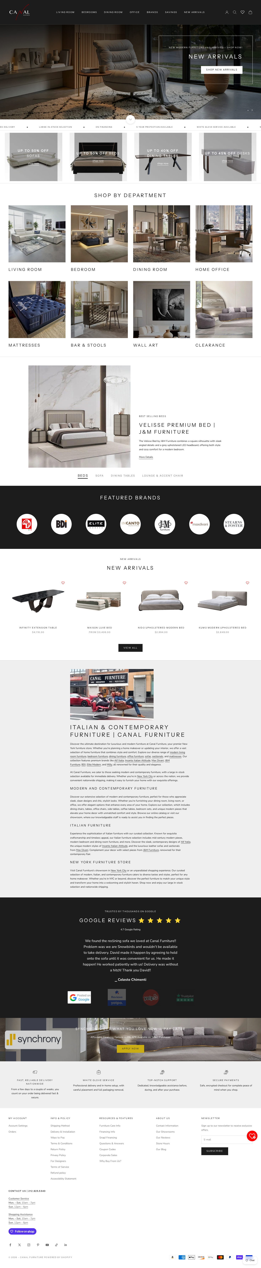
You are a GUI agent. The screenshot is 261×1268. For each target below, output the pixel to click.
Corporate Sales (108, 1155)
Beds (83, 475)
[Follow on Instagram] (29, 1245)
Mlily (109, 764)
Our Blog (161, 1149)
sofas (148, 756)
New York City (145, 776)
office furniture (135, 756)
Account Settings (18, 1125)
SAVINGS (171, 12)
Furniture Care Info (109, 1125)
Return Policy (58, 1149)
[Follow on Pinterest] (38, 1245)
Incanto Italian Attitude (137, 760)
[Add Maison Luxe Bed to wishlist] (124, 583)
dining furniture (117, 756)
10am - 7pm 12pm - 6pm (22, 1202)
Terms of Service (60, 1167)
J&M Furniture (151, 850)
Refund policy (58, 1173)
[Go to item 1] (79, 997)
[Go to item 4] (185, 997)
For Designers (58, 1161)
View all (131, 647)
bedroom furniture (98, 756)
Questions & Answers (111, 1143)
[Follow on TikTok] (56, 1245)
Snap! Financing (108, 1137)
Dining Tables (123, 475)
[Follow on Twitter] (19, 1245)
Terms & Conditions (61, 1143)
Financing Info (107, 1131)
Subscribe (214, 1151)
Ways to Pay (58, 1137)
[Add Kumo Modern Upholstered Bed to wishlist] (247, 583)
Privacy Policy (58, 1155)
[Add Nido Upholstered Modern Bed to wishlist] (186, 583)
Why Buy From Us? (110, 1161)
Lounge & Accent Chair (162, 475)
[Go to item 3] (151, 997)
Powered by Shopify (58, 1257)
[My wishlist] (242, 12)
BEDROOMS (89, 12)
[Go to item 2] (117, 997)
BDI (83, 764)
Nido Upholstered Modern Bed (161, 627)
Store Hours (163, 1143)
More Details (146, 457)
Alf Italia (119, 760)
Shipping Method (60, 1125)
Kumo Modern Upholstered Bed (223, 627)
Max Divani (158, 760)
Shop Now (229, 71)
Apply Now (130, 1048)
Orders (12, 1131)
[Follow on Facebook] (10, 1245)
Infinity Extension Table (38, 627)
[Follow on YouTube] (47, 1245)
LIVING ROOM (65, 12)
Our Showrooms (165, 1131)
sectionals (157, 756)
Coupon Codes (107, 1149)
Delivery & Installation (63, 1131)
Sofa (100, 475)
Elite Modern (94, 764)
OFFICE (135, 12)
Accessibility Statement (63, 1178)
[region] (130, 59)
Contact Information (167, 1125)
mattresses (175, 756)
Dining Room (113, 12)
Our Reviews (163, 1137)
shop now (33, 163)
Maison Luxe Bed (99, 627)
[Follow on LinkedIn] (65, 1245)
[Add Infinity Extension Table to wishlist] (63, 583)
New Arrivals (194, 12)
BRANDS (152, 12)
